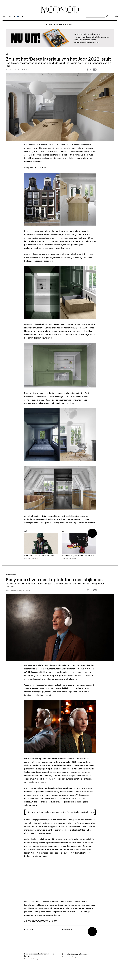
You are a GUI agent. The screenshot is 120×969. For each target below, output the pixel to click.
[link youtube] (21, 16)
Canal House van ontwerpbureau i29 (61, 151)
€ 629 (54, 921)
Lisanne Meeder (15, 70)
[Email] (95, 70)
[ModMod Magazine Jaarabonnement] (60, 38)
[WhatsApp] (88, 70)
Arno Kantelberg (15, 590)
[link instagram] (18, 16)
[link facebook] (14, 16)
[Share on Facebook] (91, 70)
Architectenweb (63, 148)
